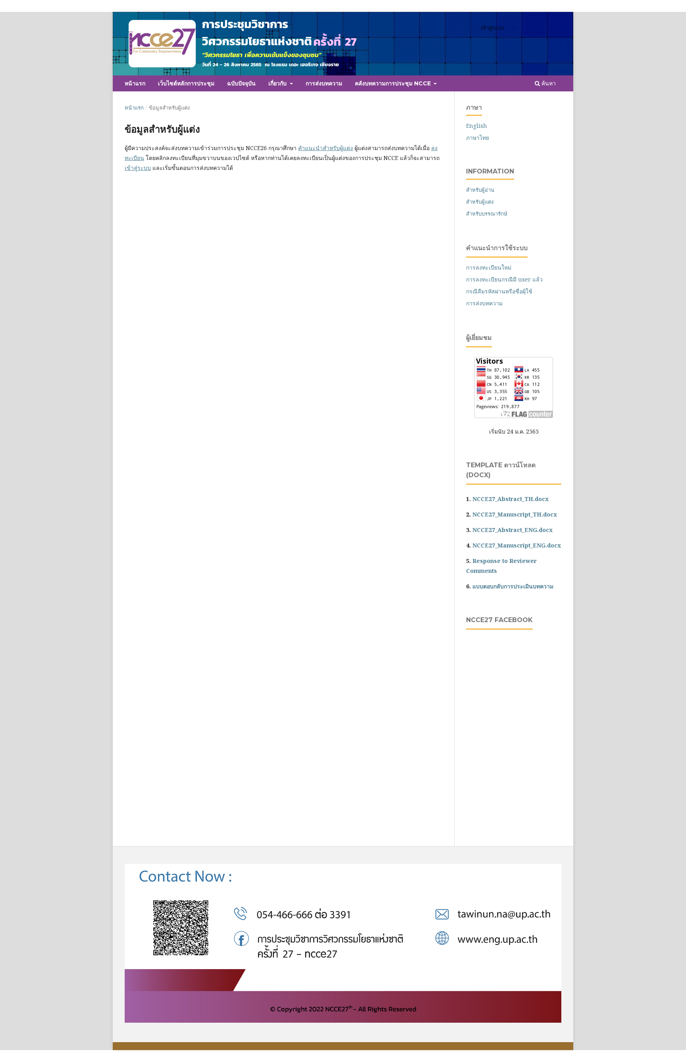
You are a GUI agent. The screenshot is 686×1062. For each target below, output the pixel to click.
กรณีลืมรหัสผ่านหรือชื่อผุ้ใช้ (499, 291)
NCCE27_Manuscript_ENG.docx (516, 545)
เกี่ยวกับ (278, 83)
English (476, 125)
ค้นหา (548, 83)
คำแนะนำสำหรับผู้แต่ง (325, 148)
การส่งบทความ (324, 83)
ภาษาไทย (477, 137)
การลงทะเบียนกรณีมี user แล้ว (504, 279)
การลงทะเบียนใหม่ (488, 267)
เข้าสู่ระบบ (492, 28)
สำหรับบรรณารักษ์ (486, 213)
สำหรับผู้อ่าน (480, 189)
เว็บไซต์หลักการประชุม (186, 83)
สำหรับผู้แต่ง (479, 201)
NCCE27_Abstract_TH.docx (510, 499)
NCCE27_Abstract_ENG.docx (512, 530)
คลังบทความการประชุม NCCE (393, 83)
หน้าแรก (135, 83)
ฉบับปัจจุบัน (241, 83)
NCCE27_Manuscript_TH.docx (514, 514)
